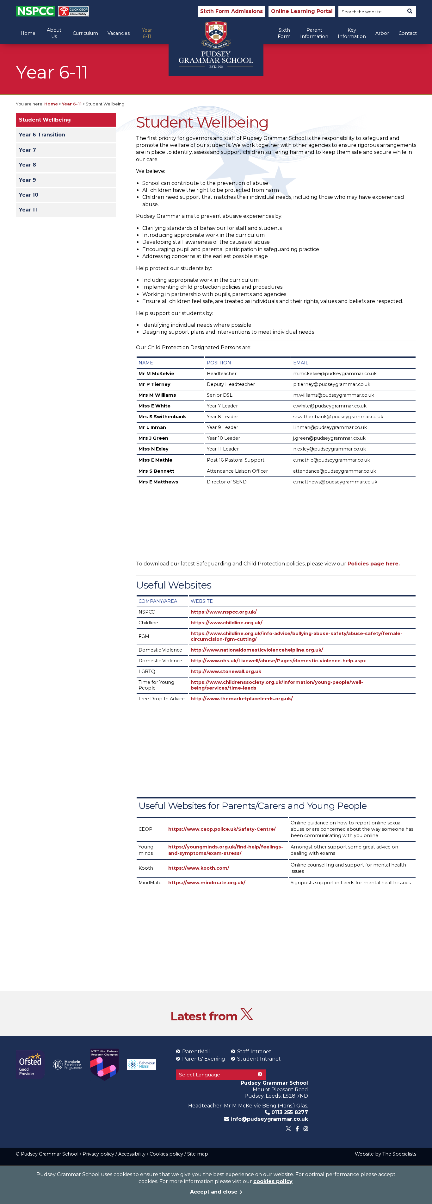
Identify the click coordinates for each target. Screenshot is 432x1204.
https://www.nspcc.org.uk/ (224, 612)
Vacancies (119, 33)
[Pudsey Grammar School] (216, 44)
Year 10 (28, 195)
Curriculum (85, 33)
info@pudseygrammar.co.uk (268, 1119)
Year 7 (27, 150)
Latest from (205, 1016)
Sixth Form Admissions (231, 11)
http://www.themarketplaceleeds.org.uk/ (242, 699)
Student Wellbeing (45, 120)
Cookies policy (166, 1154)
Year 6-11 (147, 33)
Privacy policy (98, 1154)
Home (28, 33)
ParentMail (196, 1052)
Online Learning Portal (302, 11)
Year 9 (27, 180)
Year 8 (27, 165)
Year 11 (28, 210)
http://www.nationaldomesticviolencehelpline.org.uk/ (257, 650)
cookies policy (273, 1181)
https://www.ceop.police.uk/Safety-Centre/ (222, 829)
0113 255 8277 (289, 1112)
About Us (54, 33)
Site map (197, 1154)
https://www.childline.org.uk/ (226, 623)
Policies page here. (374, 564)
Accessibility (131, 1154)
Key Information (352, 33)
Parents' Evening (203, 1059)
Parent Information (314, 33)
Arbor (382, 33)
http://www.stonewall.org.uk (226, 671)
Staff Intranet (254, 1052)
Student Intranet (259, 1059)
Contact (407, 33)
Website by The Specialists (385, 1154)
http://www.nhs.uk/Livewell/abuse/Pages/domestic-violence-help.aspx (278, 661)
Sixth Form (284, 33)
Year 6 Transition (42, 135)
